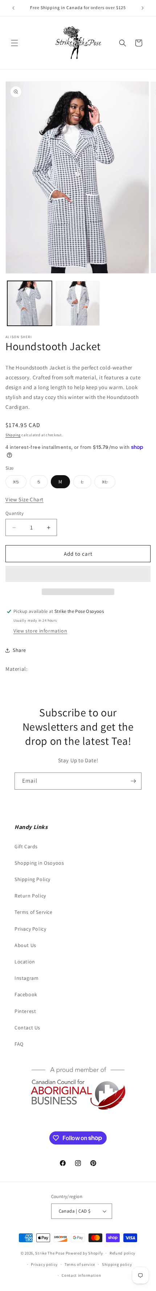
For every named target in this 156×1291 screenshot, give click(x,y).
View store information (40, 630)
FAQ (19, 1044)
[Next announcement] (143, 8)
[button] (14, 43)
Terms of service (80, 1264)
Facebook (26, 994)
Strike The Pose (50, 1253)
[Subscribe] (133, 781)
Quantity (14, 513)
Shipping (13, 435)
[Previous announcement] (13, 8)
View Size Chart (24, 499)
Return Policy (30, 895)
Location (25, 961)
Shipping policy (117, 1264)
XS (19, 483)
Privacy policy (44, 1264)
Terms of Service (34, 912)
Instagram (26, 978)
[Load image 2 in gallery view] (78, 303)
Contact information (81, 1275)
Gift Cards (26, 846)
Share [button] (19, 650)
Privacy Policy (30, 929)
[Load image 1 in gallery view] (29, 303)
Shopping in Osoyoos (39, 863)
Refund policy (122, 1253)
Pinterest (25, 1011)
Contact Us (27, 1027)
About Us (25, 945)
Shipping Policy (32, 879)
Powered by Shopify (84, 1253)
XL (108, 483)
